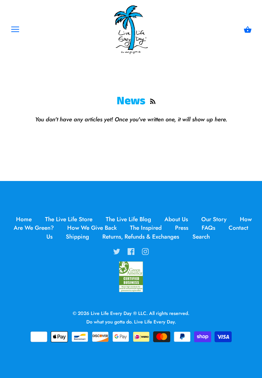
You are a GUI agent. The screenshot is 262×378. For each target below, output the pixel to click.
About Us (176, 219)
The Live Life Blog (128, 219)
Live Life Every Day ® (114, 313)
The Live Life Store (68, 219)
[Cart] (248, 30)
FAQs (208, 228)
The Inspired (146, 228)
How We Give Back (92, 228)
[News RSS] (153, 101)
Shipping (77, 236)
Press (181, 228)
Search (201, 236)
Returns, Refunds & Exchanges (140, 236)
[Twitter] (116, 251)
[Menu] (15, 31)
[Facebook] (131, 251)
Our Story (214, 219)
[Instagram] (145, 251)
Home (24, 219)
